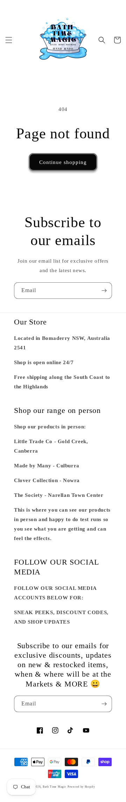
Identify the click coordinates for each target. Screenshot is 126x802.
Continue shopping (63, 162)
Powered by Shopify (81, 786)
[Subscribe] (104, 290)
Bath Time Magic (54, 786)
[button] (8, 40)
